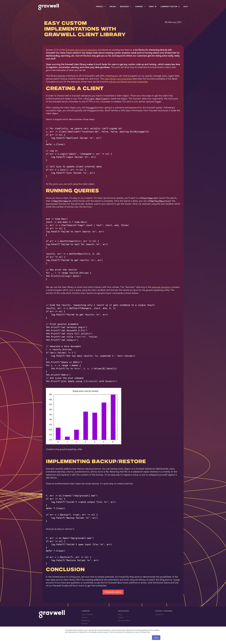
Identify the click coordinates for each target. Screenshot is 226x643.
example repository (161, 287)
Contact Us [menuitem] (159, 614)
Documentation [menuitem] (124, 620)
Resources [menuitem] (124, 6)
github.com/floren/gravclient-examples (128, 82)
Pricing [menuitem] (113, 6)
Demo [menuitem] (151, 6)
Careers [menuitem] (84, 617)
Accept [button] (156, 638)
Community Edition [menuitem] (168, 6)
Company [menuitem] (139, 6)
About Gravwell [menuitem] (87, 614)
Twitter (176, 580)
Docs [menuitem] (186, 6)
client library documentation (118, 79)
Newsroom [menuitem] (86, 620)
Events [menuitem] (120, 617)
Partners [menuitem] (85, 624)
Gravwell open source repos (81, 50)
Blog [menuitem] (120, 614)
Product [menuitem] (99, 6)
